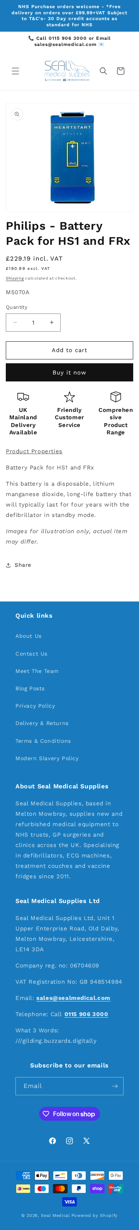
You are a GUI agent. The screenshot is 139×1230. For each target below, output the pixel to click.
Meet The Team (37, 671)
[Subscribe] (114, 1086)
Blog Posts (30, 688)
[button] (15, 71)
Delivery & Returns (42, 723)
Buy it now (69, 372)
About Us (28, 636)
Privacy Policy (35, 706)
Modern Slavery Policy (47, 758)
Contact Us (31, 654)
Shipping (15, 278)
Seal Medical (55, 1215)
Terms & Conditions (43, 741)
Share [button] (23, 565)
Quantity (16, 307)
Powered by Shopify (94, 1215)
